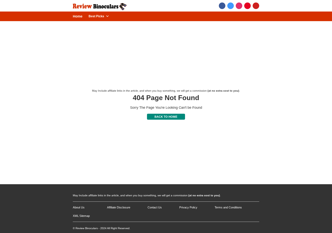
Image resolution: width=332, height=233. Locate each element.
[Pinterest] (247, 5)
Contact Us (155, 207)
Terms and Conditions (228, 207)
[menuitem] (96, 16)
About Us (79, 207)
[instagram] (239, 5)
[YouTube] (256, 5)
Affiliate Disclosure (118, 207)
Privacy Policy (188, 207)
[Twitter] (230, 5)
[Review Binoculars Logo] (100, 5)
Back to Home (165, 116)
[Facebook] (222, 5)
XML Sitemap (81, 215)
